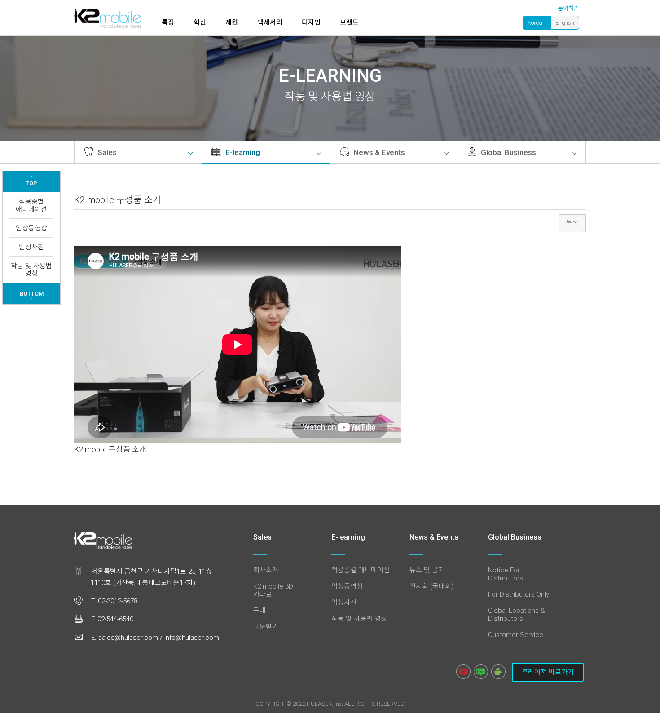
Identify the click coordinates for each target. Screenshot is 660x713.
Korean (537, 22)
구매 (259, 611)
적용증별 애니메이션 (31, 205)
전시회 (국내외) (431, 586)
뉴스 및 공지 (426, 570)
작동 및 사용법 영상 (31, 270)
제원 (231, 22)
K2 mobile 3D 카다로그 (273, 590)
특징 (168, 22)
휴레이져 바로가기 (548, 672)
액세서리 (269, 22)
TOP (31, 181)
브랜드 (349, 22)
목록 (572, 223)
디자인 (311, 22)
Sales (106, 152)
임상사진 (31, 247)
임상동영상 (31, 228)
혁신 (200, 22)
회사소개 (265, 570)
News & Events (378, 152)
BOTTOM (32, 294)
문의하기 (568, 8)
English (564, 22)
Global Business (507, 152)
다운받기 (265, 627)
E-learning (242, 152)
